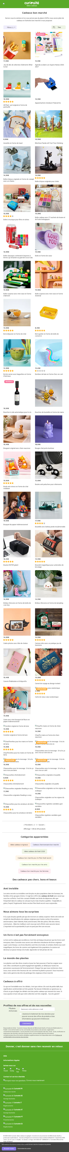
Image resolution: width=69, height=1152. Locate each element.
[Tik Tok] (18, 1070)
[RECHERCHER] (55, 4)
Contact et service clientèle (14, 1077)
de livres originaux (55, 942)
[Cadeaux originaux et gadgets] (31, 3)
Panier (61, 4)
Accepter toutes (9, 1148)
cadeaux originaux (29, 919)
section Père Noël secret (36, 903)
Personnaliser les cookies (24, 1148)
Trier (59, 27)
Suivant (42, 825)
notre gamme (12, 973)
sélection (36, 942)
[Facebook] (6, 1070)
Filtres (10, 27)
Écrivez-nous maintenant (35, 1080)
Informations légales (11, 1060)
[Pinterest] (24, 1070)
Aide (5, 1056)
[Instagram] (12, 1070)
